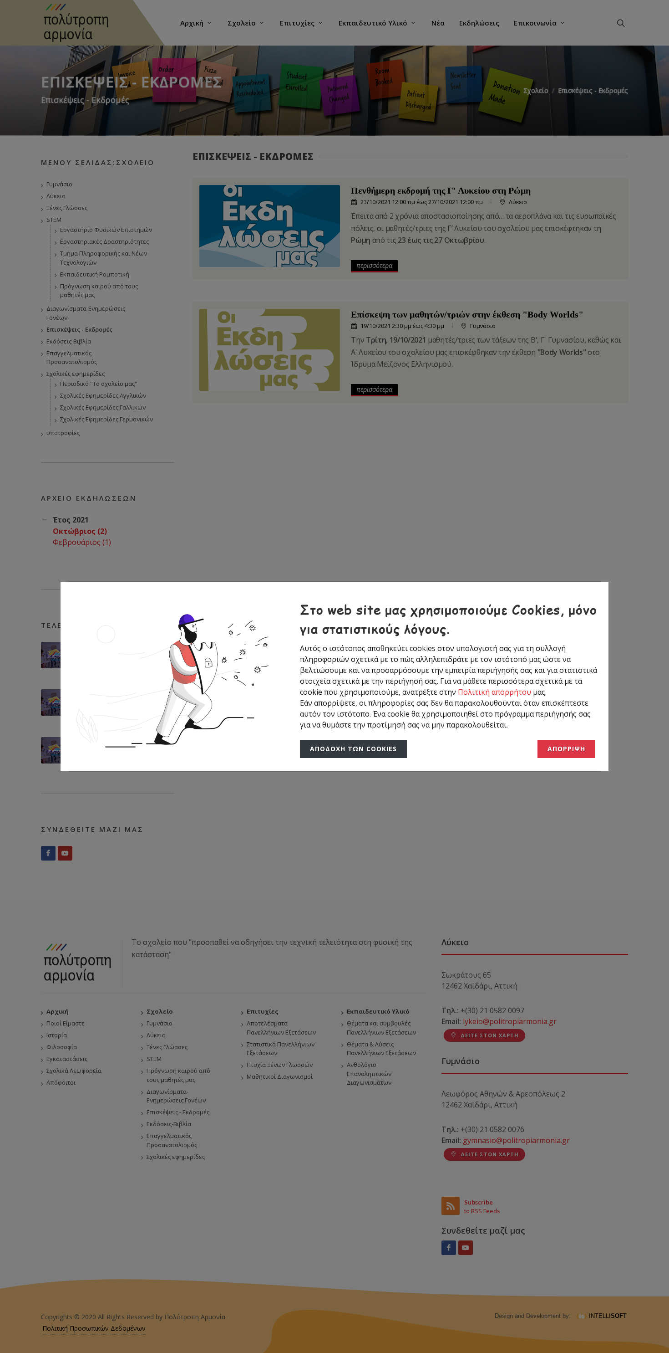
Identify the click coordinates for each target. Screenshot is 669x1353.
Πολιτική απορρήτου (495, 692)
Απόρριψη (567, 749)
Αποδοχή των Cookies (351, 749)
